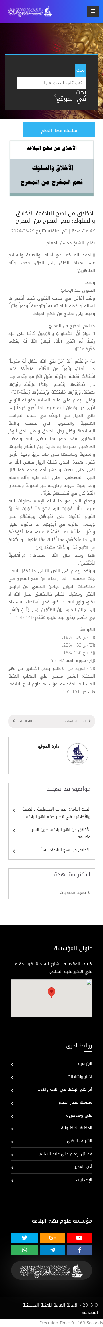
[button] (51, 992)
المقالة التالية (28, 721)
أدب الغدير (83, 1167)
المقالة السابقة (74, 721)
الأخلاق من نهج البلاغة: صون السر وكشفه (61, 833)
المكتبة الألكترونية (76, 1128)
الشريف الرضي (79, 1141)
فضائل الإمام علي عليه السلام (65, 1154)
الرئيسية (85, 1063)
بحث (80, 70)
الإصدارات (84, 1180)
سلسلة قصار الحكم (75, 1102)
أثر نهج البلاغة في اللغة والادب (64, 1089)
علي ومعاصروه (79, 1115)
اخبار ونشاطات (80, 1076)
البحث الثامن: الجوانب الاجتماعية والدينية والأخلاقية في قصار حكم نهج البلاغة (56, 813)
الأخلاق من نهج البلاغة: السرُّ (65, 850)
